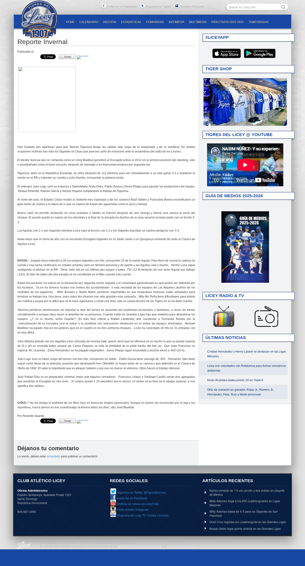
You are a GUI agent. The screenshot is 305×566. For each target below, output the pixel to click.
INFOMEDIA (176, 22)
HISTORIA (109, 22)
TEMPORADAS (259, 22)
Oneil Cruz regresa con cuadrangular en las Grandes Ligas (247, 522)
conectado (53, 456)
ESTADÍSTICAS (131, 22)
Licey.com (39, 19)
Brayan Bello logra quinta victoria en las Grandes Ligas (245, 528)
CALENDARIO (88, 22)
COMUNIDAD (155, 22)
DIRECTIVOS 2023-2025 (227, 22)
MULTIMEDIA (198, 22)
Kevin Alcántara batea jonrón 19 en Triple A (235, 380)
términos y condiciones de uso (140, 546)
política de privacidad (182, 546)
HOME (70, 22)
